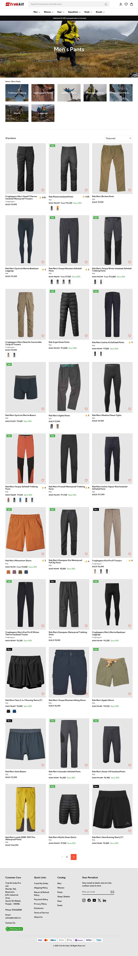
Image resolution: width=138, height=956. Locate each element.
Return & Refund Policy (41, 893)
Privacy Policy (40, 904)
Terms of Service (41, 912)
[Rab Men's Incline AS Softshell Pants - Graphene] (101, 353)
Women (47, 12)
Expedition (73, 12)
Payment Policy (41, 899)
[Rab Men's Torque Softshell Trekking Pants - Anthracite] (26, 500)
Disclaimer (39, 908)
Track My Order (41, 883)
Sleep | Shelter (63, 896)
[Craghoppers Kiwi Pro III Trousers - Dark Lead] (107, 571)
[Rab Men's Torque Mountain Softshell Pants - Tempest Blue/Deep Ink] (69, 281)
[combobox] (69, 4)
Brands (99, 12)
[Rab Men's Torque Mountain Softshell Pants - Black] (51, 281)
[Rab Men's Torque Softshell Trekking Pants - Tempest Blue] (32, 500)
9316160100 (17, 910)
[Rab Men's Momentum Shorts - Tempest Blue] (26, 572)
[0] (126, 4)
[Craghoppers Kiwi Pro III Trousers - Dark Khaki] (101, 571)
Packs (60, 892)
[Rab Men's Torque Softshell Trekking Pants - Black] (14, 500)
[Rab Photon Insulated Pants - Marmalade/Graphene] (57, 208)
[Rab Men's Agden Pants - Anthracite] (51, 426)
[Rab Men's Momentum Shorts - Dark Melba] (8, 572)
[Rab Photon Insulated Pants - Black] (51, 208)
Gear (59, 12)
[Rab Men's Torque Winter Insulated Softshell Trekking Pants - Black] (95, 281)
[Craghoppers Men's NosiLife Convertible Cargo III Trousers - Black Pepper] (14, 355)
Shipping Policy (41, 888)
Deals (87, 12)
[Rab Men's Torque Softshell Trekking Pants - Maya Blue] (20, 500)
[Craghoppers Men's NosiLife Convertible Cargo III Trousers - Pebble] (8, 355)
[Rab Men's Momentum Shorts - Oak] (20, 572)
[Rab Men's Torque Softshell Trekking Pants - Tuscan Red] (8, 500)
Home (7, 81)
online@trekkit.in (13, 918)
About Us (38, 917)
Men (36, 12)
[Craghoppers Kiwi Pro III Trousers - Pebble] (95, 571)
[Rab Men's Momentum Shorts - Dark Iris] (14, 572)
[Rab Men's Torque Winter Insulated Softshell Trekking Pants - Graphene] (101, 281)
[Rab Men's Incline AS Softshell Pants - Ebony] (95, 353)
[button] (40, 197)
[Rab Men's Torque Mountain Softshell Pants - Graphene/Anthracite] (63, 281)
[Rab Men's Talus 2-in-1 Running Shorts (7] (8, 711)
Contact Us (10, 923)
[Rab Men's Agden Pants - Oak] (57, 426)
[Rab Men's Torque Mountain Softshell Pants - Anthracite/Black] (57, 281)
